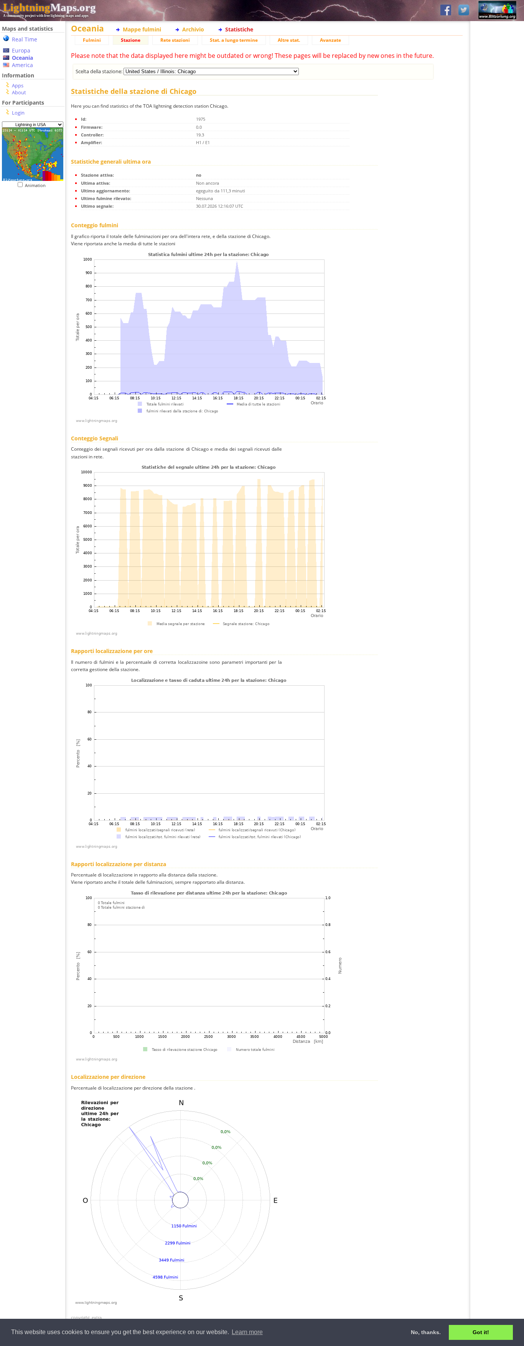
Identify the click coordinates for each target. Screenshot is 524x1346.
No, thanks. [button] (426, 1332)
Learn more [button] (247, 1332)
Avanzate (330, 40)
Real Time (24, 39)
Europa (21, 50)
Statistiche (239, 29)
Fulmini (92, 40)
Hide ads (497, 264)
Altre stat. (289, 40)
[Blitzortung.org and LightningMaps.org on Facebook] (445, 10)
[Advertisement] (30, 235)
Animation (37, 185)
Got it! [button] (481, 1332)
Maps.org (49, 7)
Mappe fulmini (142, 29)
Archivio (193, 29)
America (22, 65)
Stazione (130, 40)
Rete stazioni (175, 40)
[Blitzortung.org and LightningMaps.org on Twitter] (463, 10)
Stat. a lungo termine (234, 40)
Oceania (22, 57)
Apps (17, 85)
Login (18, 112)
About (19, 92)
